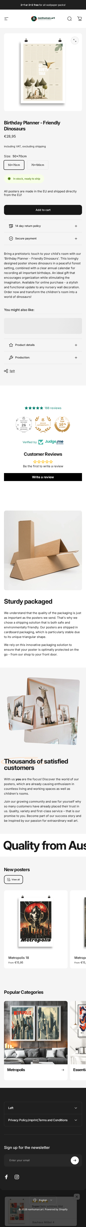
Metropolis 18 (18, 958)
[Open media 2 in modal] (75, 40)
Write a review (43, 477)
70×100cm (37, 164)
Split (12, 370)
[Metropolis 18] (35, 921)
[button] (77, 1193)
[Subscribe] (75, 1160)
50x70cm (14, 164)
